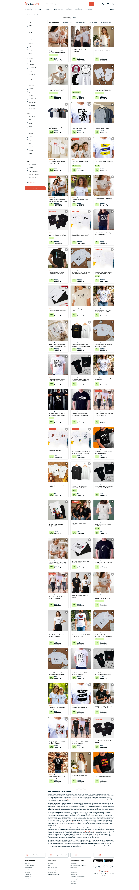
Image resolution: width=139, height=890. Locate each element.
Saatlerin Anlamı (74, 869)
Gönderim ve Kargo (52, 869)
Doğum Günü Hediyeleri (30, 869)
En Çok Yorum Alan (106, 22)
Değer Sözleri (73, 883)
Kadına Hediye (28, 872)
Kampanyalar (88, 9)
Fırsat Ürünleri (79, 9)
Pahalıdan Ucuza (80, 22)
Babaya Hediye (28, 863)
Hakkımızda (50, 863)
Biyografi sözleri (74, 874)
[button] (112, 9)
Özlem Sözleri (73, 867)
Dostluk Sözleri (73, 863)
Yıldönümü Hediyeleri (29, 865)
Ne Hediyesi (47, 9)
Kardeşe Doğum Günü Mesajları (77, 876)
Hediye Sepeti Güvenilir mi (54, 874)
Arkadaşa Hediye (28, 876)
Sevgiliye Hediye (28, 867)
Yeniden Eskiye (93, 22)
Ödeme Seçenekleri (52, 872)
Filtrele (35, 188)
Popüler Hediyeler (58, 9)
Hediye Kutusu (28, 878)
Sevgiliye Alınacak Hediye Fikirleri (78, 865)
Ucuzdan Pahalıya (67, 22)
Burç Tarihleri (73, 872)
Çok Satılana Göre (54, 22)
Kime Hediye (38, 9)
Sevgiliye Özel (28, 9)
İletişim (49, 865)
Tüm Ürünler (68, 9)
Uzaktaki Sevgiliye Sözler (76, 878)
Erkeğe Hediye (28, 874)
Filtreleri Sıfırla (31, 182)
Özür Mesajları (73, 881)
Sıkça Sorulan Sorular (52, 867)
